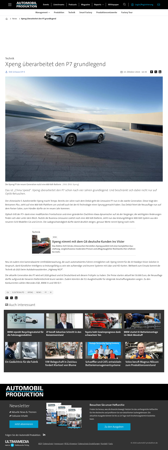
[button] (10, 355)
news (38, 292)
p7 (46, 292)
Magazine (85, 4)
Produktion (59, 12)
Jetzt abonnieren (24, 424)
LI (45, 434)
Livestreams (58, 4)
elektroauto (18, 292)
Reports (97, 4)
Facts (111, 443)
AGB (40, 443)
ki (51, 292)
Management (41, 12)
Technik (71, 12)
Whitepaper (113, 4)
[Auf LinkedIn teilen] (160, 72)
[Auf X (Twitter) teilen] (156, 72)
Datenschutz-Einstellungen (89, 443)
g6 (8, 292)
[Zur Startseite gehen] (26, 4)
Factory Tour (127, 12)
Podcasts (73, 4)
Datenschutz (48, 443)
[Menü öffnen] (9, 4)
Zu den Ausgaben (114, 426)
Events (46, 4)
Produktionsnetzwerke (106, 12)
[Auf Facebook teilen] (152, 72)
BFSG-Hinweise (71, 443)
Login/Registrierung (144, 4)
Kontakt (104, 443)
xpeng (30, 292)
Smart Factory (85, 12)
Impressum (58, 443)
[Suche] (124, 4)
